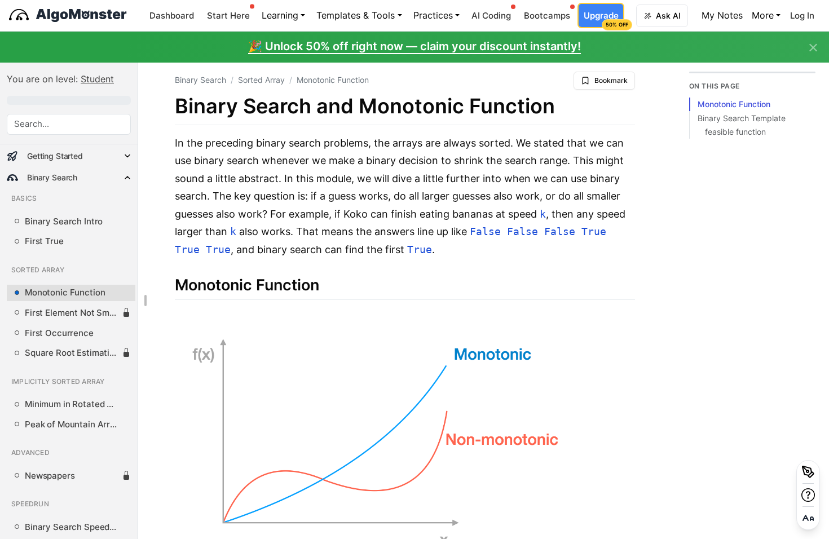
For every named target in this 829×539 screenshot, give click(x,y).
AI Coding (491, 15)
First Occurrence (59, 333)
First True (44, 241)
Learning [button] (280, 15)
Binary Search (200, 80)
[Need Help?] (808, 495)
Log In (802, 15)
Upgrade (604, 19)
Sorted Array (261, 80)
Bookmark (611, 80)
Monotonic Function (65, 293)
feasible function (735, 131)
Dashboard (171, 15)
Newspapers (50, 476)
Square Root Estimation (72, 353)
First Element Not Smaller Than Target (73, 313)
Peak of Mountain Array (72, 424)
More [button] (763, 15)
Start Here (228, 15)
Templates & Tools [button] (355, 15)
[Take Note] (808, 472)
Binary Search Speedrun (73, 527)
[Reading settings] (808, 518)
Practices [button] (433, 15)
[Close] (813, 47)
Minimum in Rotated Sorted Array (73, 404)
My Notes (722, 15)
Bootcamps (547, 15)
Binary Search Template (742, 117)
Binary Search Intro (64, 222)
